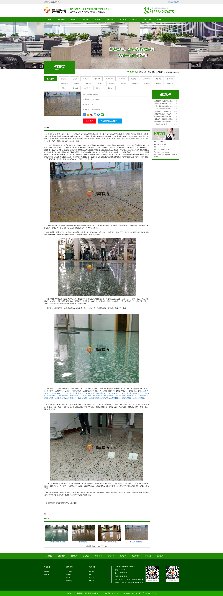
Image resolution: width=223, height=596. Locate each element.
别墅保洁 (64, 88)
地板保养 (147, 83)
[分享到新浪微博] (91, 114)
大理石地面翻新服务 (109, 542)
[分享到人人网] (98, 114)
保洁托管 (61, 19)
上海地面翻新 (108, 396)
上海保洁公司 (142, 72)
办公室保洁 (109, 79)
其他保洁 (87, 88)
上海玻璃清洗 (94, 398)
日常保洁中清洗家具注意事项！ (163, 119)
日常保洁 (170, 79)
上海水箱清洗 (74, 396)
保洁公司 (147, 19)
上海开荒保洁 (143, 396)
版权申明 (91, 581)
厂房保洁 (98, 19)
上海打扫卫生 (115, 398)
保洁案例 (123, 19)
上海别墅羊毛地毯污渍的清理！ (163, 101)
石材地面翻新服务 (83, 542)
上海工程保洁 (112, 393)
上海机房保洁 (82, 398)
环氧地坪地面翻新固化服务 (56, 542)
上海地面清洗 (48, 398)
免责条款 (91, 571)
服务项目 (46, 571)
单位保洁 (77, 83)
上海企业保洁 (89, 393)
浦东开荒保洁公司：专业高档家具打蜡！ (163, 114)
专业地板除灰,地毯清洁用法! (163, 121)
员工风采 (69, 577)
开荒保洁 (74, 19)
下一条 (103, 546)
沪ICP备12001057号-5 (149, 593)
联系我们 (160, 19)
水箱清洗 (88, 83)
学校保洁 (158, 79)
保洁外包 (110, 19)
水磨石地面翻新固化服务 (136, 542)
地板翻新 (135, 83)
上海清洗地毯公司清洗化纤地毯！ (163, 124)
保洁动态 (135, 19)
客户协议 (91, 574)
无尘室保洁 (146, 79)
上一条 (97, 546)
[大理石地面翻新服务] (109, 534)
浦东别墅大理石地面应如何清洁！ (163, 111)
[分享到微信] (102, 114)
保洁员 (75, 79)
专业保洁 (122, 79)
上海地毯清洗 (63, 396)
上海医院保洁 (100, 393)
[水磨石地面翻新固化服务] (62, 103)
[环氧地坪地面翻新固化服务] (56, 533)
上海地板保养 (131, 396)
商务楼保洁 (64, 83)
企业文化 (69, 574)
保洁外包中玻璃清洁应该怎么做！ (163, 116)
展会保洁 (86, 19)
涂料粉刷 (75, 88)
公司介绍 (69, 571)
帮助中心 (91, 577)
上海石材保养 (97, 396)
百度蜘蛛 (170, 2)
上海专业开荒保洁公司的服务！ (163, 106)
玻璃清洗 (64, 79)
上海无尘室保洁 (138, 398)
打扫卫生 (97, 79)
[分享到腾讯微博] (95, 114)
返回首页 (90, 546)
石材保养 (112, 83)
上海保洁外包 (130, 582)
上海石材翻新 (86, 396)
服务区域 (46, 574)
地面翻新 (159, 72)
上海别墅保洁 (60, 398)
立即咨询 (89, 121)
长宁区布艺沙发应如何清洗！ (163, 109)
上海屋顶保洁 (123, 393)
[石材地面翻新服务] (83, 533)
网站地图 (176, 2)
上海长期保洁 (78, 393)
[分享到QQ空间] (87, 114)
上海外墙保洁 (55, 393)
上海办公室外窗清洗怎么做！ (163, 103)
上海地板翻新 (120, 396)
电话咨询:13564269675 (110, 121)
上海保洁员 (104, 398)
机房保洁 (86, 79)
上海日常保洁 (66, 393)
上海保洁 (49, 19)
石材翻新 (100, 83)
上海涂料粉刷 (71, 398)
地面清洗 (170, 83)
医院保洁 (99, 88)
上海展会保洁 (52, 396)
